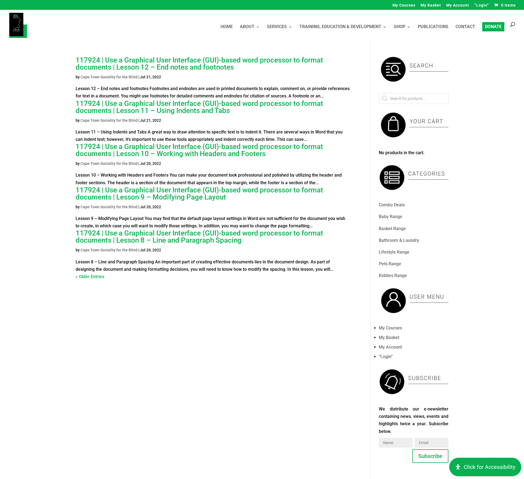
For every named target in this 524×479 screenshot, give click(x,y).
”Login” (481, 5)
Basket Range (392, 228)
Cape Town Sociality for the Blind (109, 77)
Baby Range (390, 216)
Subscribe (430, 456)
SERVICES (277, 27)
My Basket (431, 5)
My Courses (403, 5)
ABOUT (247, 27)
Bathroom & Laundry (399, 240)
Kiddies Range (393, 275)
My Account (457, 5)
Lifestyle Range (394, 252)
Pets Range (390, 263)
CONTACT (465, 27)
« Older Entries (90, 276)
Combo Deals (392, 204)
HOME (227, 27)
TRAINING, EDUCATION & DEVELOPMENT (340, 27)
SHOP (399, 27)
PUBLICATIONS (433, 27)
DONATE (493, 26)
